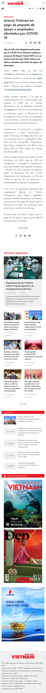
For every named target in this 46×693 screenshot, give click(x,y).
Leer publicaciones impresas (17, 476)
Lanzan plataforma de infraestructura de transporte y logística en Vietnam (29, 419)
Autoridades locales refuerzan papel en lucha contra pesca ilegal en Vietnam (11, 325)
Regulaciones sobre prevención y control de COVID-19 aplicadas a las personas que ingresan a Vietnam (30, 431)
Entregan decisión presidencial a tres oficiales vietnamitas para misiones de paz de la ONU (33, 386)
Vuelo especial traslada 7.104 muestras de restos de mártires (33, 355)
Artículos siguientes (16, 252)
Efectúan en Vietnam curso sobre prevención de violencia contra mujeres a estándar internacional (29, 443)
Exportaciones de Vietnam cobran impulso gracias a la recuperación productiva (20, 285)
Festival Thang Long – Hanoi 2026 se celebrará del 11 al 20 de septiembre (33, 325)
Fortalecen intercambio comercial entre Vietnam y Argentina (27, 465)
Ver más (23, 404)
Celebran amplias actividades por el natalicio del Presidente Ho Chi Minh (29, 454)
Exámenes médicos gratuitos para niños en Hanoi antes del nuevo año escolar (12, 355)
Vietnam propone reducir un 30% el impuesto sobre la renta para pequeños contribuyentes (12, 386)
